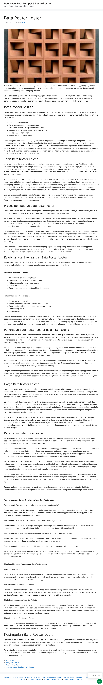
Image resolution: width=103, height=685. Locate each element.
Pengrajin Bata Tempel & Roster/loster (27, 3)
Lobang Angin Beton (13, 665)
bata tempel (10, 660)
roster (17, 663)
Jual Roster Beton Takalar (52, 679)
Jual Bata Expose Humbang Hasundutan (18, 677)
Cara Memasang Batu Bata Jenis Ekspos (20, 667)
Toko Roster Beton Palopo (72, 679)
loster (12, 663)
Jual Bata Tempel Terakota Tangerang (47, 677)
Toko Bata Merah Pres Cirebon (73, 677)
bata (7, 663)
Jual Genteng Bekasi (34, 679)
